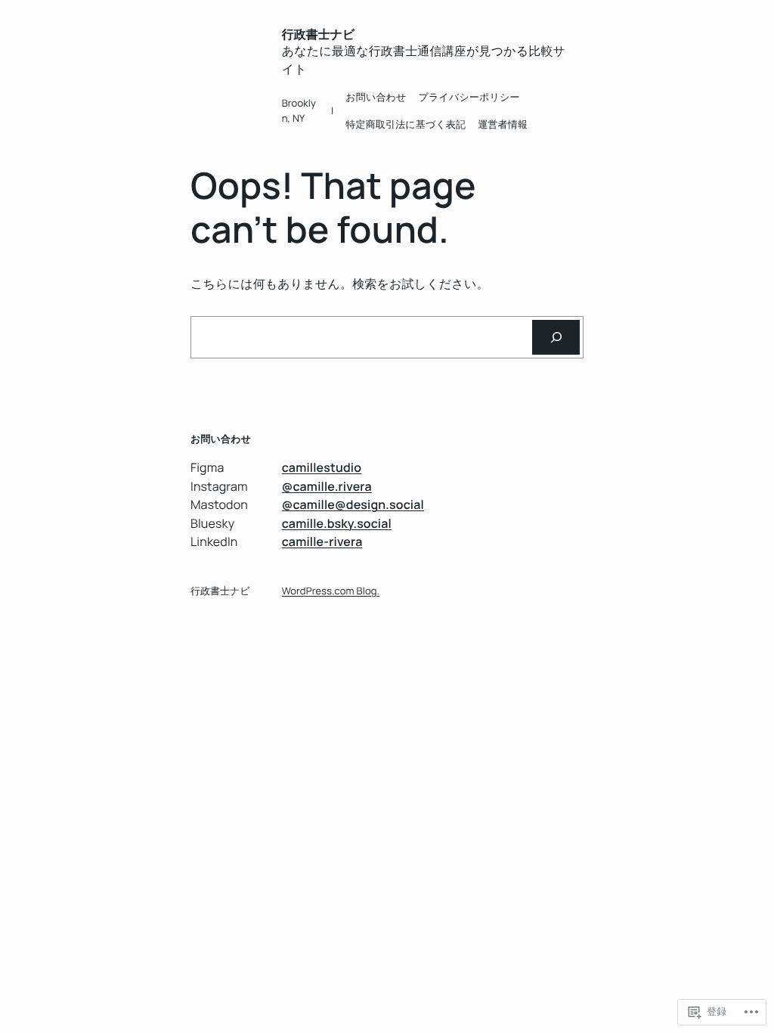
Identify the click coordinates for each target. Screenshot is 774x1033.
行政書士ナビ (318, 34)
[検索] (556, 337)
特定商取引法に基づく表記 (405, 124)
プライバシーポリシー (469, 97)
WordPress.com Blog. (330, 590)
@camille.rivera (327, 486)
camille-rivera (322, 541)
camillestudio (321, 467)
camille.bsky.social (337, 523)
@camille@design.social (353, 504)
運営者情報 (503, 124)
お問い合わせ (375, 97)
